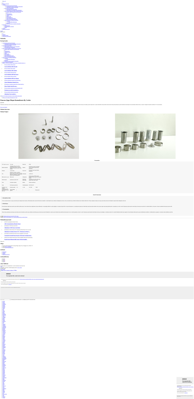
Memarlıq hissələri (5, 35)
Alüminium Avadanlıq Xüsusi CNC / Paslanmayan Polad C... (17, 231)
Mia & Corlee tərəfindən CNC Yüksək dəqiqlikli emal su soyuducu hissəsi (15, 217)
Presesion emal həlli (5, 3)
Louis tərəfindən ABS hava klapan (11, 78)
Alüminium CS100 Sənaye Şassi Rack (12, 227)
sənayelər (3, 4)
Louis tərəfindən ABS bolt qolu (10, 66)
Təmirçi (7, 15)
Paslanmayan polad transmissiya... (11, 90)
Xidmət (5, 27)
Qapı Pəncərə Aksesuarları (6, 36)
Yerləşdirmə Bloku (9, 14)
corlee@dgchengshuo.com (9, 247)
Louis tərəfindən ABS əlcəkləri (10, 70)
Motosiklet (6, 60)
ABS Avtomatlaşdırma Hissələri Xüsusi (12, 223)
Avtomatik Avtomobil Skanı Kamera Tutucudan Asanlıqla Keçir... (18, 235)
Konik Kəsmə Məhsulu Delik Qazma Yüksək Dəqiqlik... (15, 239)
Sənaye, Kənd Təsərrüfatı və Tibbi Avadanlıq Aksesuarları (13, 11)
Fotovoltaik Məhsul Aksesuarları (11, 9)
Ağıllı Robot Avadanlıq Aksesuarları (12, 7)
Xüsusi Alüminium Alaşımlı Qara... (11, 82)
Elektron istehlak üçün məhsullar (7, 62)
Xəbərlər (3, 28)
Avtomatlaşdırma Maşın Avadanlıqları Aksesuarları (14, 6)
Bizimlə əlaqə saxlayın (6, 29)
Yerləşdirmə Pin (9, 13)
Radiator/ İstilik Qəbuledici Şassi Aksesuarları (11, 49)
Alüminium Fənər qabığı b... (10, 94)
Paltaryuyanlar (8, 16)
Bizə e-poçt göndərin (3, 107)
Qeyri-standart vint (9, 17)
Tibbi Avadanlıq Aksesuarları (11, 18)
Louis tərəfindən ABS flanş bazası (11, 74)
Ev (2, 33)
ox (4, 50)
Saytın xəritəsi (19, 267)
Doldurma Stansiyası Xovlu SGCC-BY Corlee (10, 216)
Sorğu (1, 266)
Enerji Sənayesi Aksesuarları (9, 8)
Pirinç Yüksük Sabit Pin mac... (10, 86)
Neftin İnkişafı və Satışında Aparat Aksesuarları (14, 10)
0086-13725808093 (8, 246)
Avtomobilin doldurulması (10, 59)
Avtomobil (8, 21)
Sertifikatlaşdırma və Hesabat (9, 26)
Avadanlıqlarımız (7, 25)
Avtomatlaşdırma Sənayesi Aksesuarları (10, 5)
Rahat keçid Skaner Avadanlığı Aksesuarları (13, 23)
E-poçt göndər (2, 269)
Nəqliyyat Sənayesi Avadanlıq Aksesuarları (11, 20)
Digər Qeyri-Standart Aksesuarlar (11, 19)
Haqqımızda (4, 24)
